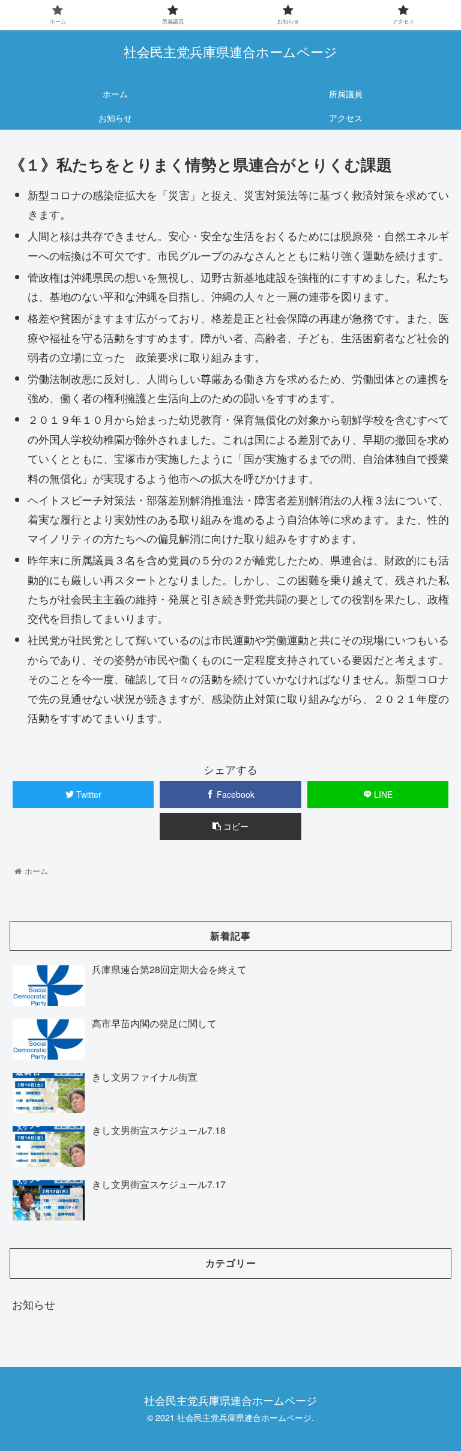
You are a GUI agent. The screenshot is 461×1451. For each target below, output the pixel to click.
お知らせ (33, 1304)
